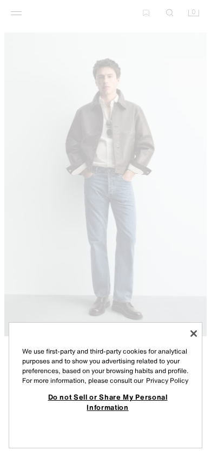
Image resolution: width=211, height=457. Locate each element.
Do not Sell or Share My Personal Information (108, 401)
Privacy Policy (167, 380)
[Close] (193, 333)
